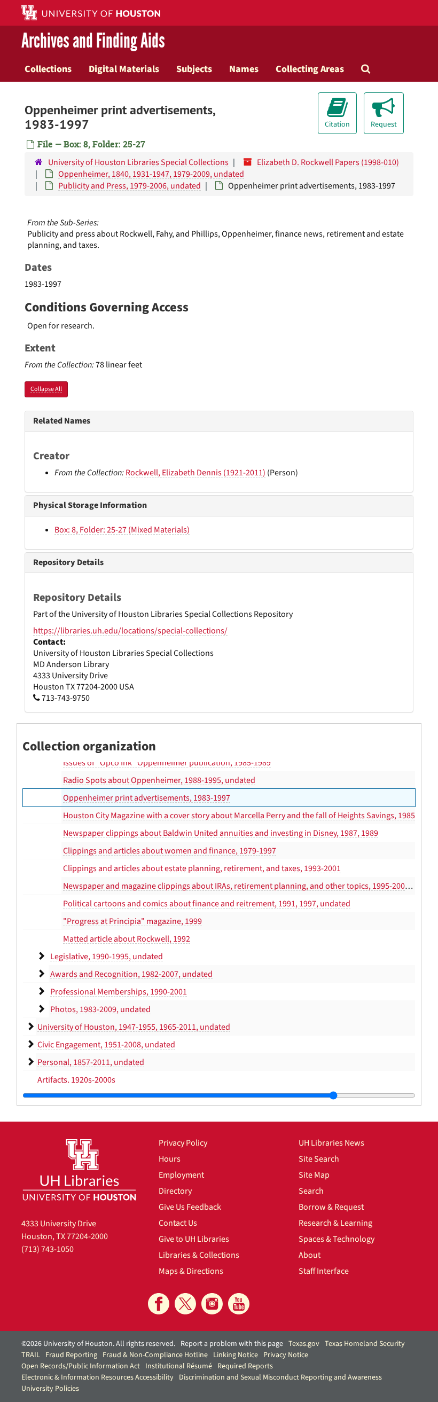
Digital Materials (124, 69)
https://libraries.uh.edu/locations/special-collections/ (130, 631)
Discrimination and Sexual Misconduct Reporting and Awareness (280, 1377)
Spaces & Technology (336, 1239)
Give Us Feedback (190, 1207)
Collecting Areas (310, 69)
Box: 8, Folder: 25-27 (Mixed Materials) (122, 530)
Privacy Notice (285, 1355)
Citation (337, 124)
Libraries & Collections (199, 1255)
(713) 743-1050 (47, 1249)
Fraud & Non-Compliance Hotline (155, 1355)
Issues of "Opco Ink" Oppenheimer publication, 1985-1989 (167, 763)
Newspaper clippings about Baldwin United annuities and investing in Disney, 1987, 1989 (220, 833)
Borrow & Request (331, 1207)
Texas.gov (303, 1343)
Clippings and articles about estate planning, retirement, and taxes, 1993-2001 (202, 868)
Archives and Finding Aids (93, 41)
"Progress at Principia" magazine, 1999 (132, 921)
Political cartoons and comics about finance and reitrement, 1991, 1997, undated (206, 904)
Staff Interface (324, 1271)
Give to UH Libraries (194, 1239)
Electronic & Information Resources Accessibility (97, 1377)
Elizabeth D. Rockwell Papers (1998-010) (328, 162)
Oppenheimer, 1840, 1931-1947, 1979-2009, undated (151, 174)
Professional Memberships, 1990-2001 (118, 992)
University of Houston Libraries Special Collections (138, 162)
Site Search (319, 1159)
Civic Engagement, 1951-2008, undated (106, 1045)
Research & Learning (335, 1223)
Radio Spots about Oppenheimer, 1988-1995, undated (159, 780)
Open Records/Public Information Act (80, 1366)
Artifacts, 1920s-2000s (76, 1080)
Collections (48, 69)
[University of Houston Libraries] (79, 1169)
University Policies (50, 1388)
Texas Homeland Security (365, 1343)
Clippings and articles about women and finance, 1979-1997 (169, 851)
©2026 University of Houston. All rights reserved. (98, 1343)
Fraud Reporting (71, 1355)
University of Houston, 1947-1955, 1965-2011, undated (133, 1027)
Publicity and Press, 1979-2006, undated (129, 186)
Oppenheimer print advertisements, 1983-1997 (146, 798)
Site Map (314, 1175)
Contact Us (178, 1223)
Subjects (194, 69)
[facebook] (158, 1303)
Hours (170, 1159)
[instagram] (212, 1303)
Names (244, 69)
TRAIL (30, 1355)
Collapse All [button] (46, 389)
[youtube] (238, 1303)
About (309, 1255)
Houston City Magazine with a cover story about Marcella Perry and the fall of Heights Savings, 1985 (239, 815)
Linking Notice (235, 1355)
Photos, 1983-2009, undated (100, 1009)
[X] (185, 1303)
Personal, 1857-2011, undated (90, 1062)
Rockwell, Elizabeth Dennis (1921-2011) (195, 473)
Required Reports (245, 1366)
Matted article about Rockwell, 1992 (126, 939)
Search (311, 1191)
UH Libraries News (331, 1143)
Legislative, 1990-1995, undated (106, 956)
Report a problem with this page (232, 1343)
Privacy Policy (183, 1143)
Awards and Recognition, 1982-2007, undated (131, 974)
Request (384, 124)
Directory (175, 1191)
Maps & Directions (191, 1271)
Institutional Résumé (178, 1366)
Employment (181, 1175)
